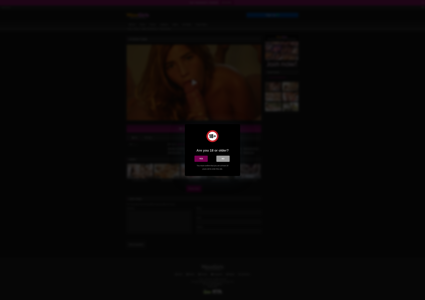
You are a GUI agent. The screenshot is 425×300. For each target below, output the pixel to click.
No (223, 159)
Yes (201, 159)
